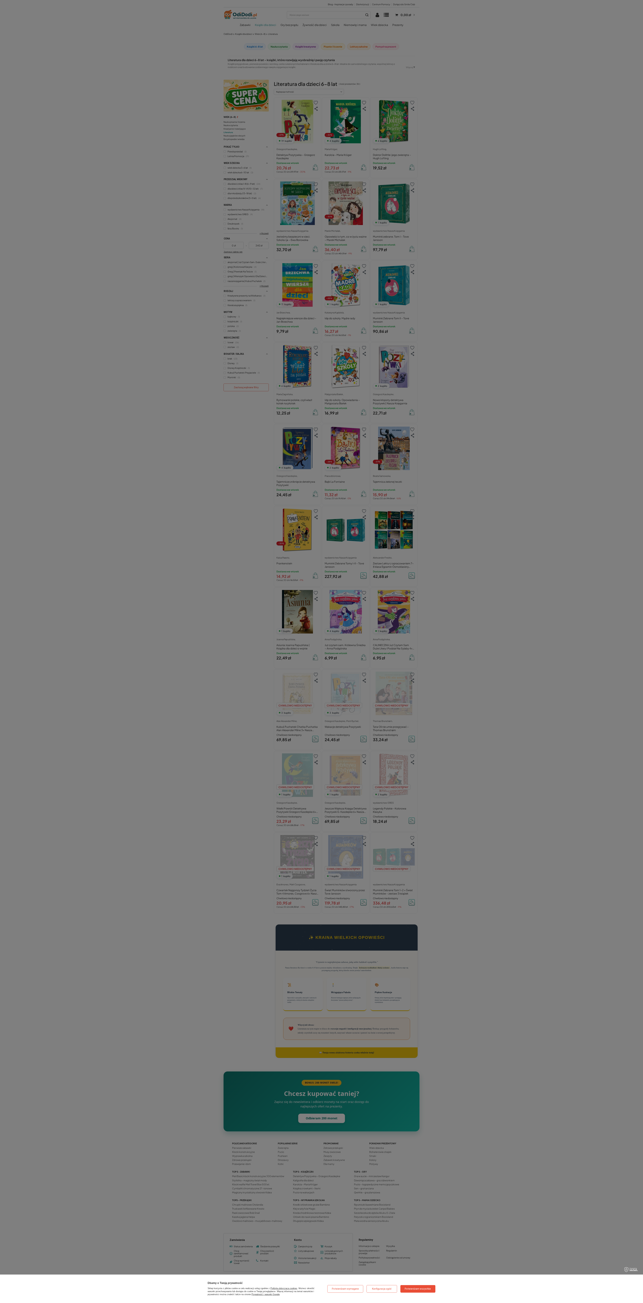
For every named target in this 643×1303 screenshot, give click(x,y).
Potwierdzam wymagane (345, 1288)
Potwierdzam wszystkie (418, 1288)
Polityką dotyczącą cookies (283, 1288)
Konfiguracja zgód (381, 1288)
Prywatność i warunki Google (266, 1294)
